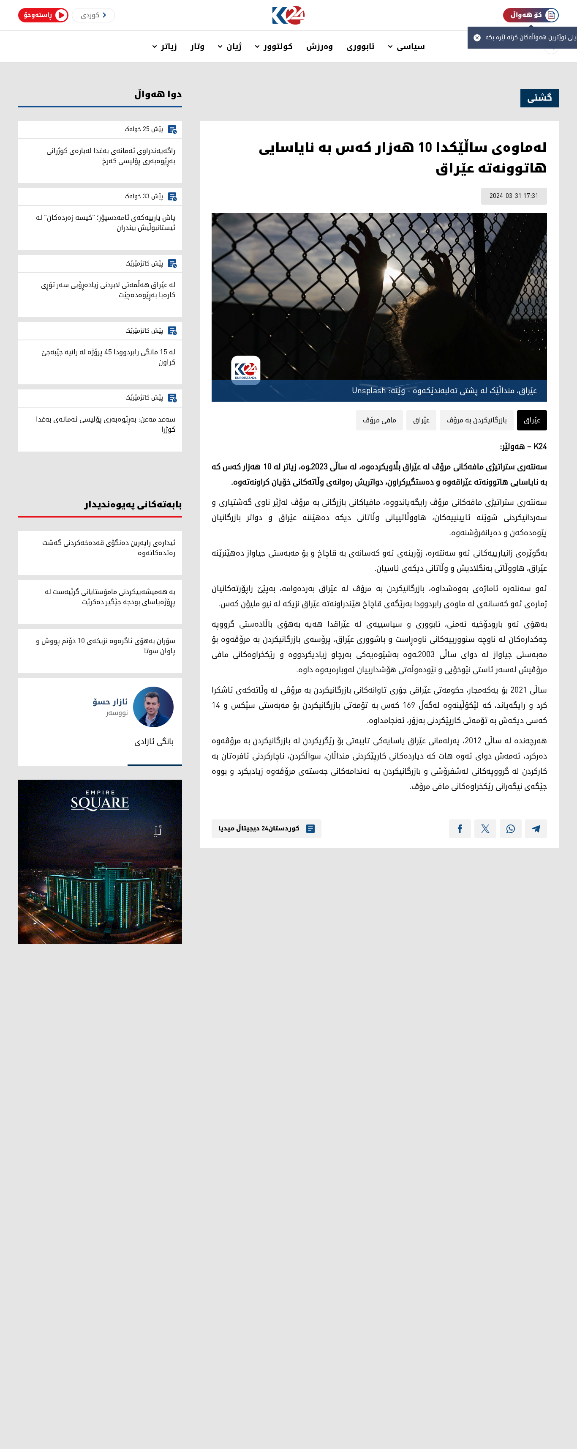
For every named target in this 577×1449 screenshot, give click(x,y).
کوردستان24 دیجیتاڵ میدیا (258, 828)
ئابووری (360, 46)
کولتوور (278, 46)
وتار (197, 46)
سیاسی (411, 46)
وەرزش (319, 46)
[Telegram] (536, 828)
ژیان (234, 46)
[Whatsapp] (511, 828)
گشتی (539, 98)
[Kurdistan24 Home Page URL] (288, 15)
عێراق (532, 420)
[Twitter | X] (485, 828)
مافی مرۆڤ (379, 420)
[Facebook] (460, 828)
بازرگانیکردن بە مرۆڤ (476, 420)
